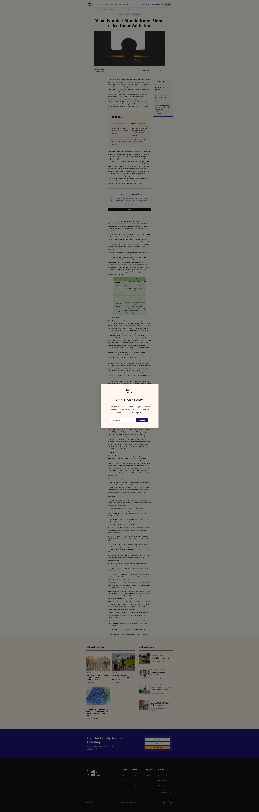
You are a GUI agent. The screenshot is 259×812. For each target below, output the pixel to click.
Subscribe (142, 420)
